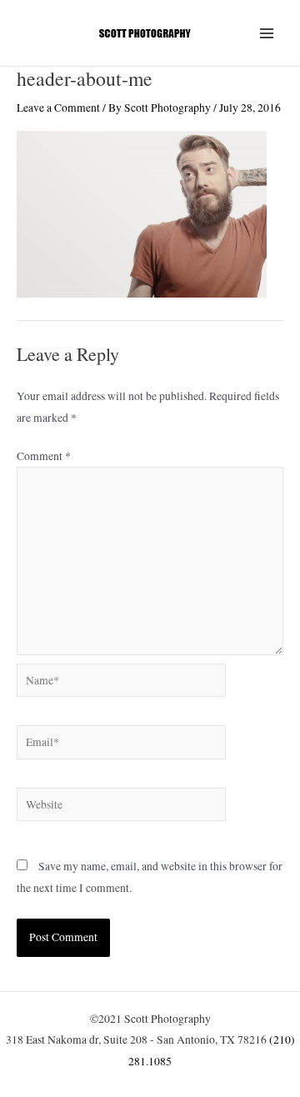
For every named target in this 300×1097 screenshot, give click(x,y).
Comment (44, 455)
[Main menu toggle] (267, 33)
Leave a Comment (58, 107)
